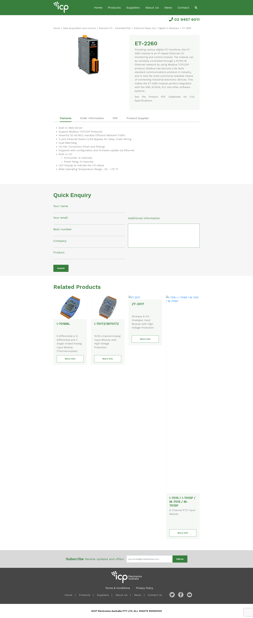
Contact (183, 7)
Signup (180, 559)
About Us (152, 7)
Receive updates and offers (95, 559)
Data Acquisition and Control (79, 28)
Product (59, 252)
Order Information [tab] (92, 118)
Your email (60, 217)
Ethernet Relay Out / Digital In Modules (156, 28)
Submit (61, 268)
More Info (70, 358)
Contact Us (155, 595)
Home (98, 7)
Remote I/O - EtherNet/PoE (115, 28)
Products (114, 7)
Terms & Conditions (117, 588)
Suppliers (133, 7)
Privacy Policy (144, 588)
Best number (62, 229)
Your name (60, 206)
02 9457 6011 (186, 19)
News (168, 7)
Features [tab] (65, 118)
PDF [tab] (115, 118)
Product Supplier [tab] (137, 118)
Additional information (144, 218)
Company (59, 240)
